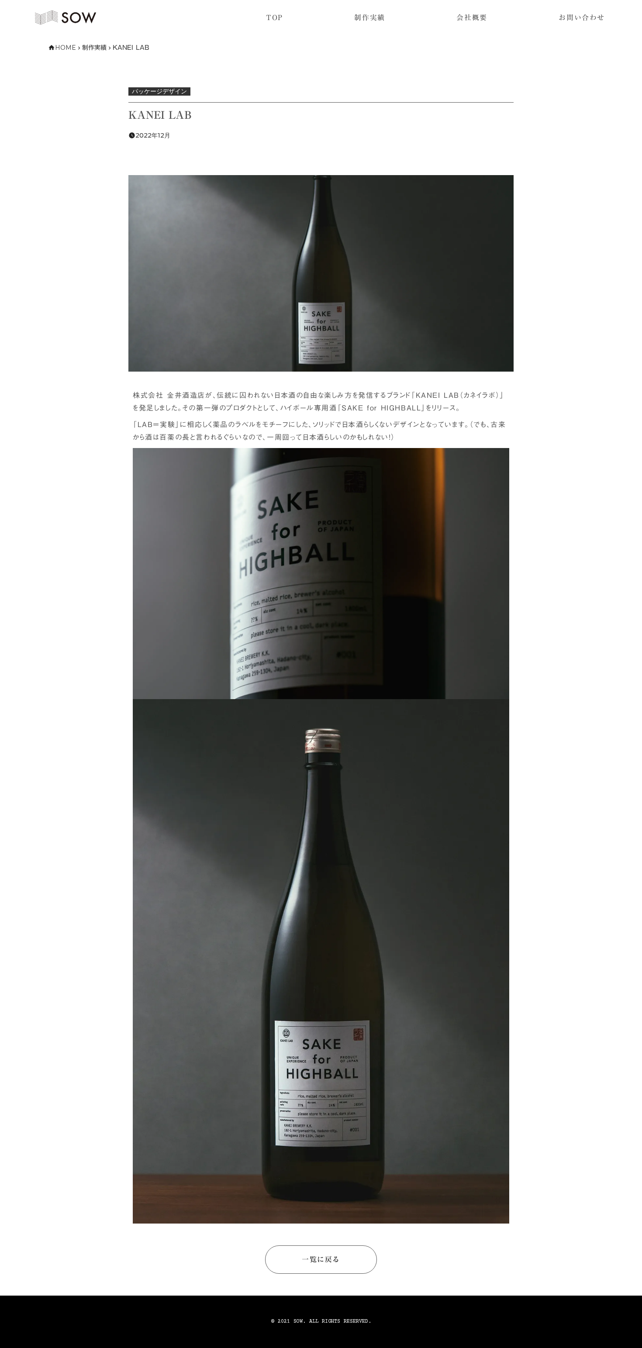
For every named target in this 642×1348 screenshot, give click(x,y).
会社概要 (471, 17)
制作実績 (94, 48)
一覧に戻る (321, 1259)
